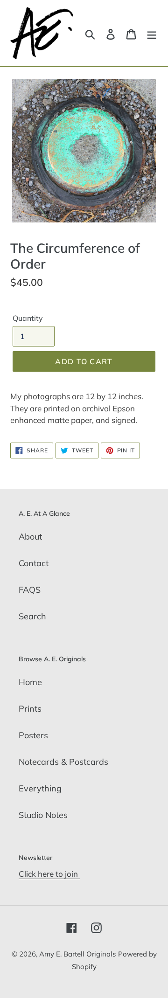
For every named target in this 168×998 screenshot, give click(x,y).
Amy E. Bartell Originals (77, 953)
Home (30, 682)
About (30, 536)
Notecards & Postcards (63, 761)
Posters (33, 735)
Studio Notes (43, 815)
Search (32, 616)
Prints (30, 708)
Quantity (28, 318)
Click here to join (49, 874)
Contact (34, 563)
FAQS (30, 589)
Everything (40, 788)
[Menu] (151, 33)
